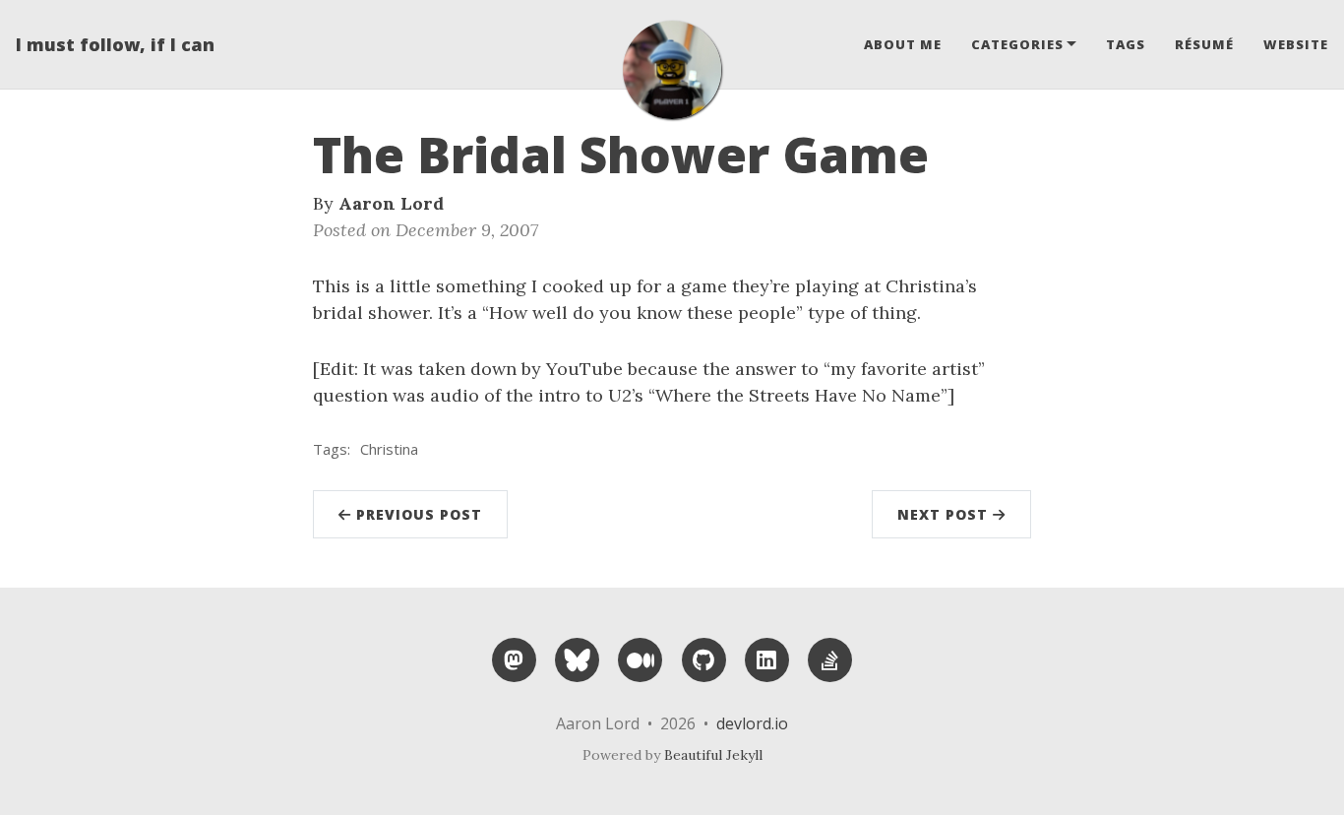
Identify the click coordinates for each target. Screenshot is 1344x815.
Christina (389, 449)
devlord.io (752, 723)
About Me (903, 44)
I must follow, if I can (115, 44)
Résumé (1204, 44)
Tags (1125, 44)
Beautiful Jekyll (713, 755)
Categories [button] (1017, 44)
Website (1295, 44)
